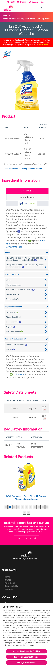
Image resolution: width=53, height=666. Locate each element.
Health (12, 2)
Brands (8, 580)
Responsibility (11, 586)
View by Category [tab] (27, 197)
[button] (26, 259)
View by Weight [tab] (27, 191)
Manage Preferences (26, 662)
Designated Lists (14, 246)
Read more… (44, 45)
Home (7, 576)
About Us (9, 589)
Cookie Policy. (44, 640)
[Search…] (42, 7)
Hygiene (22, 2)
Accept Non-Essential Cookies (26, 651)
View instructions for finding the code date (22, 169)
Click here (19, 374)
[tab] (27, 203)
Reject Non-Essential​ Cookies (26, 657)
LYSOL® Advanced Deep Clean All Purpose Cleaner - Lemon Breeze (26, 497)
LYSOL (5, 16)
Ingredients (10, 583)
